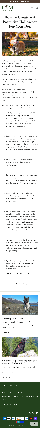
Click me (6, 332)
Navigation (9, 385)
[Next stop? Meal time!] (20, 305)
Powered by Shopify (26, 425)
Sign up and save (13, 392)
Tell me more (6, 377)
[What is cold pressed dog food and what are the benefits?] (20, 347)
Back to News (22, 283)
